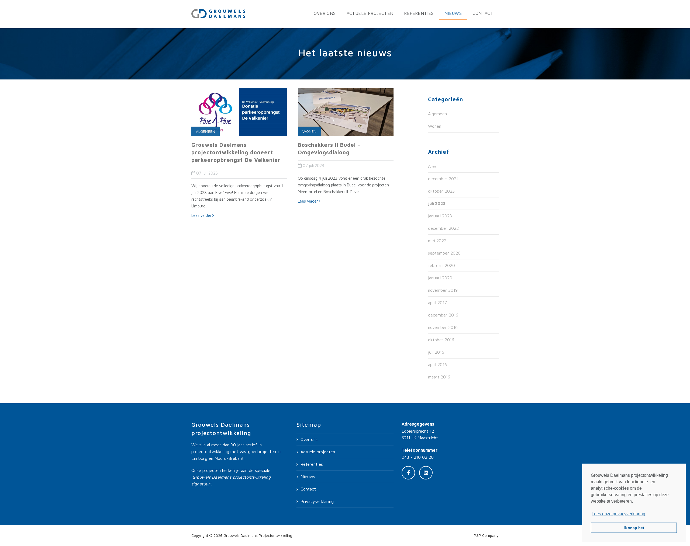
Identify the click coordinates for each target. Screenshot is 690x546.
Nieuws (453, 13)
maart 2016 (439, 376)
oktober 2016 (441, 339)
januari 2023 (440, 215)
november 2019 (443, 290)
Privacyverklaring (317, 501)
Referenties (418, 13)
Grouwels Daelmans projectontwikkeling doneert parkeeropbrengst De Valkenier (236, 152)
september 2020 (444, 253)
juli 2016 (436, 352)
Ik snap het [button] (634, 528)
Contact (482, 13)
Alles (432, 166)
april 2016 (437, 364)
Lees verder (201, 215)
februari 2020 (441, 265)
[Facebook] (408, 472)
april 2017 (437, 302)
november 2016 (443, 327)
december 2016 (443, 314)
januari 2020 (440, 277)
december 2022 (443, 228)
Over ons (325, 13)
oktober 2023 (441, 191)
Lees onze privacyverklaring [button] (618, 514)
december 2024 (443, 178)
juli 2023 (437, 203)
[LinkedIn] (426, 472)
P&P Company (486, 535)
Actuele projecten (370, 13)
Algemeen (205, 131)
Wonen (309, 131)
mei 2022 (437, 240)
